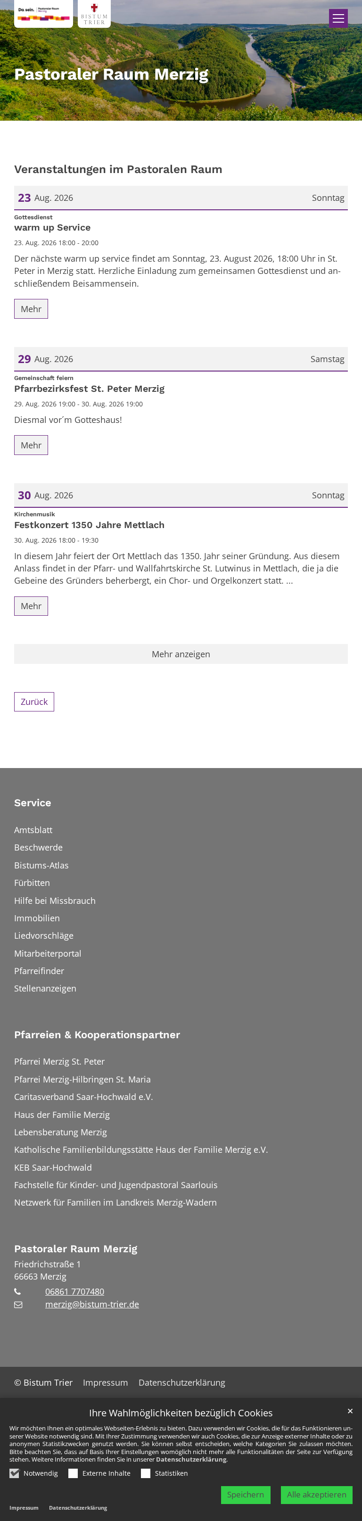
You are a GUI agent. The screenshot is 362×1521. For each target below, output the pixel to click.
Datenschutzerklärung (191, 1459)
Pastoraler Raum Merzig (75, 1249)
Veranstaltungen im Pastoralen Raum (118, 169)
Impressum (24, 1507)
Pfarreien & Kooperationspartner (97, 1035)
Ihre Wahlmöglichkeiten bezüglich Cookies (181, 1413)
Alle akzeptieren (316, 1494)
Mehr (31, 308)
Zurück (34, 701)
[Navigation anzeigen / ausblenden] (338, 18)
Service (32, 803)
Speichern (245, 1494)
